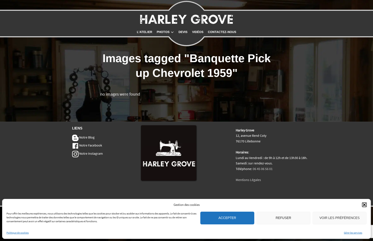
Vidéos (197, 32)
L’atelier (144, 32)
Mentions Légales (248, 180)
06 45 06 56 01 (263, 169)
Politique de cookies (17, 232)
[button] (364, 205)
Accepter (227, 218)
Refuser (283, 218)
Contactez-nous (222, 32)
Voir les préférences (339, 218)
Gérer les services (353, 232)
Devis (183, 32)
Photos (163, 32)
